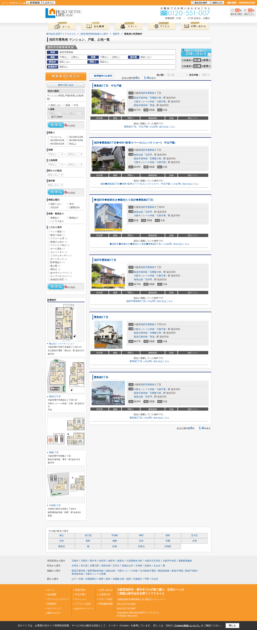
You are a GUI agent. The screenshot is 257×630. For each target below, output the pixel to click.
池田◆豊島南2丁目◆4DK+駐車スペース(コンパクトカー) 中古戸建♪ (135, 142)
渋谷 (61, 541)
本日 (71, 204)
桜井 (108, 579)
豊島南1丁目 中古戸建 (108, 85)
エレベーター (58, 252)
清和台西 (105, 565)
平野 (146, 579)
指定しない (56, 105)
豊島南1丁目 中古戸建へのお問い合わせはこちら (149, 126)
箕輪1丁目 (54, 452)
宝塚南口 (137, 579)
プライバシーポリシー (58, 599)
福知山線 (138, 154)
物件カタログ (54, 613)
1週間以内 (74, 207)
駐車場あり (57, 262)
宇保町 (114, 535)
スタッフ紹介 (106, 599)
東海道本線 (77, 573)
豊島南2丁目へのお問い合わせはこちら (149, 417)
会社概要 (51, 594)
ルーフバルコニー (61, 276)
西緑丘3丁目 (55, 396)
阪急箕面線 (163, 570)
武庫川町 (94, 565)
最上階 (55, 265)
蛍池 (152, 105)
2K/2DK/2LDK (57, 140)
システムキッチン (61, 255)
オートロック (58, 259)
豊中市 (93, 560)
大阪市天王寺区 (152, 560)
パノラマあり (57, 221)
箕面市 (120, 560)
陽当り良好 (57, 235)
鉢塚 (114, 546)
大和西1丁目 (55, 505)
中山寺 (154, 579)
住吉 (141, 541)
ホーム (50, 590)
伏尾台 (141, 546)
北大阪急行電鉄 (148, 570)
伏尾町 (168, 546)
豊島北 (61, 546)
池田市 (144, 93)
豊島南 (151, 93)
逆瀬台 (147, 565)
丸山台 (157, 565)
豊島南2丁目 (101, 377)
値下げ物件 (57, 117)
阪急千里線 (191, 570)
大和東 (138, 565)
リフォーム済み (83, 603)
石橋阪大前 (155, 97)
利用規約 (51, 603)
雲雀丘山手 (127, 565)
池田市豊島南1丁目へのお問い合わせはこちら (149, 301)
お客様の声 (104, 594)
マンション (81, 599)
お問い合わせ (106, 590)
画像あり (54, 217)
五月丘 (194, 535)
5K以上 (72, 143)
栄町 (168, 535)
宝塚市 (75, 560)
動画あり (73, 217)
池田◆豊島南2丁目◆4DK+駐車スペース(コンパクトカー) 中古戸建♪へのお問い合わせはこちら (149, 183)
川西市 (84, 560)
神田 (141, 535)
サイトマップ (54, 608)
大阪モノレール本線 (144, 101)
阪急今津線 (177, 570)
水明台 (75, 565)
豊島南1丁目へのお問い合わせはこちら (149, 361)
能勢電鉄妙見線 (95, 570)
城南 (114, 541)
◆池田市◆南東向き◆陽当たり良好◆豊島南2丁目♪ (124, 199)
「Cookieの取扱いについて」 (187, 625)
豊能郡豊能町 (185, 560)
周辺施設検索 (106, 603)
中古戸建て (81, 594)
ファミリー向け (59, 245)
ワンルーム (56, 137)
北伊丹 (148, 154)
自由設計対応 (58, 279)
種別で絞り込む (66, 85)
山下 (74, 579)
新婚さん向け (58, 242)
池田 (128, 579)
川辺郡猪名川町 (134, 560)
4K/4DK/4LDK (57, 143)
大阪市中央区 (169, 560)
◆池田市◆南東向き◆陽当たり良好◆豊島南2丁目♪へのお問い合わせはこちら (149, 244)
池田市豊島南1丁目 (105, 260)
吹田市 (102, 560)
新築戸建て (81, 590)
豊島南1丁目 (101, 317)
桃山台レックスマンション (61, 343)
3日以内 (55, 207)
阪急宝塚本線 (141, 97)
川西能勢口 (91, 579)
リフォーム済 (58, 238)
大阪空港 (161, 101)
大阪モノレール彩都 (95, 573)
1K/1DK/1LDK (76, 137)
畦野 (101, 579)
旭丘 (61, 535)
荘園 (168, 541)
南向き (55, 269)
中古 (76, 105)
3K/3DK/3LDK (76, 140)
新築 (68, 105)
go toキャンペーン (61, 272)
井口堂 (88, 535)
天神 (194, 541)
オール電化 (57, 248)
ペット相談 (57, 231)
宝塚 (80, 579)
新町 (88, 541)
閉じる (232, 625)
